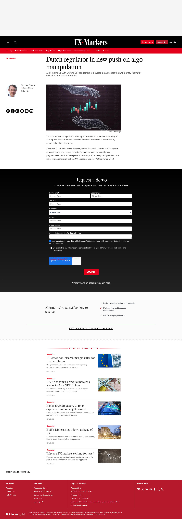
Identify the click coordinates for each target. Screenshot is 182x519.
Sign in (172, 42)
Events (97, 51)
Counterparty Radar (82, 51)
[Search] (15, 42)
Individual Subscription (43, 491)
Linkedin (146, 489)
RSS (162, 489)
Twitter (142, 489)
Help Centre (11, 495)
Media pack (38, 502)
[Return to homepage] (91, 45)
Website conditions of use (81, 491)
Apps (158, 489)
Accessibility (76, 488)
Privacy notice (76, 495)
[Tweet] (8, 111)
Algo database (64, 51)
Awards (106, 51)
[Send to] (27, 111)
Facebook (154, 489)
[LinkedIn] (17, 111)
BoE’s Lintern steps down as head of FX (69, 431)
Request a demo (41, 488)
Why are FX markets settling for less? (70, 453)
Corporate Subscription (43, 495)
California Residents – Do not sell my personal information (95, 502)
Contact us (10, 491)
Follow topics (138, 489)
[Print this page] (31, 111)
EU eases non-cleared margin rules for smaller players (70, 359)
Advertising (38, 498)
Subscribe (162, 42)
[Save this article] (22, 111)
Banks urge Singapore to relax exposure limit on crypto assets (66, 407)
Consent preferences (79, 505)
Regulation (50, 51)
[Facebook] (13, 111)
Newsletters (147, 42)
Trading (9, 51)
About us (9, 488)
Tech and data (36, 51)
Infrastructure (21, 51)
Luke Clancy (29, 85)
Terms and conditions (80, 498)
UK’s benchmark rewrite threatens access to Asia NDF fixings (68, 383)
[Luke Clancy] (12, 91)
